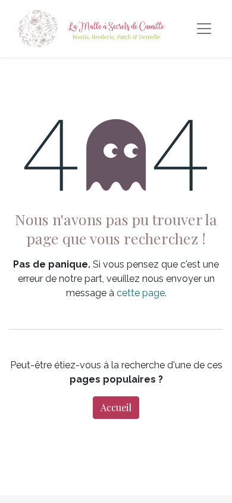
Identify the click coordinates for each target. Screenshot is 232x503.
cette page (141, 293)
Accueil (116, 407)
